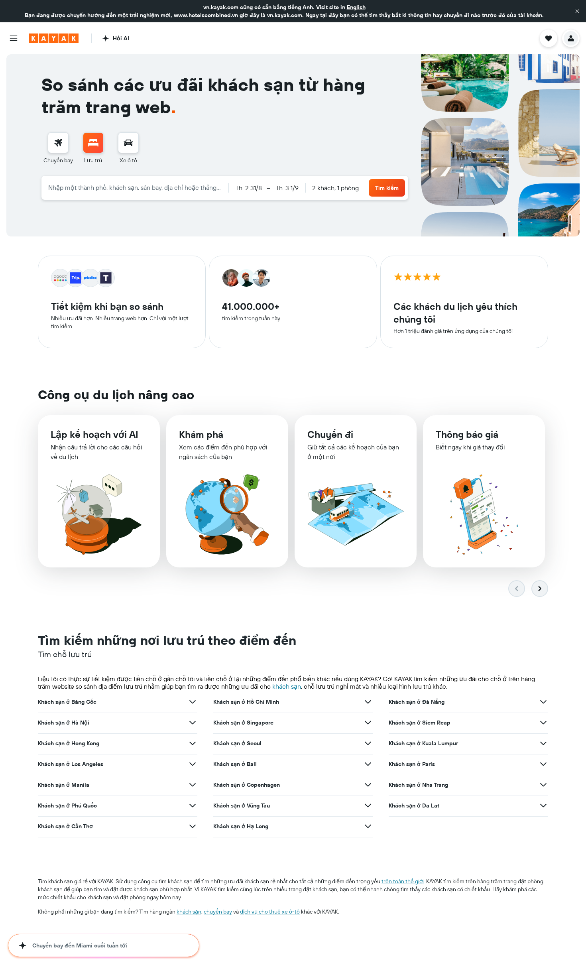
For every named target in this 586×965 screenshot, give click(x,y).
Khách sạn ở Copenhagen (246, 784)
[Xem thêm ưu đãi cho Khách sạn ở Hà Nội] (192, 722)
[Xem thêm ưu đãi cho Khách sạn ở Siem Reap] (543, 722)
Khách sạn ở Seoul (237, 743)
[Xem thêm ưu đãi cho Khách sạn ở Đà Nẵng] (543, 702)
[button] (577, 11)
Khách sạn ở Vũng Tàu (241, 805)
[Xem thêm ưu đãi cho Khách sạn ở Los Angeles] (192, 764)
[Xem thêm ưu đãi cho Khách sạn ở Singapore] (368, 722)
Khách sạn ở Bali (235, 764)
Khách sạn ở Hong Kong (68, 743)
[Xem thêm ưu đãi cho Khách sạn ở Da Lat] (543, 805)
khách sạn (286, 686)
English (356, 7)
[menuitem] (58, 148)
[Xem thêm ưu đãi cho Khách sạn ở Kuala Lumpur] (543, 743)
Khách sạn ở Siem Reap (419, 722)
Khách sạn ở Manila (63, 784)
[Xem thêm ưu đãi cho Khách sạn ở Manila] (192, 785)
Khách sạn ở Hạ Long (240, 826)
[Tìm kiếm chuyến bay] (58, 142)
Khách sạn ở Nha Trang (418, 784)
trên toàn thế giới (402, 881)
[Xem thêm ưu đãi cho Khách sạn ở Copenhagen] (368, 785)
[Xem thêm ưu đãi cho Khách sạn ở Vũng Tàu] (368, 805)
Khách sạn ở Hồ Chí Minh (246, 701)
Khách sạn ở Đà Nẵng (416, 701)
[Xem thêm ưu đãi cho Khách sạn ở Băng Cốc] (192, 702)
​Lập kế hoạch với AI (94, 434)
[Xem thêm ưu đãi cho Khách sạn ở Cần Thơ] (192, 826)
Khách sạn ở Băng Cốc (67, 701)
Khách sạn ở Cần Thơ (65, 826)
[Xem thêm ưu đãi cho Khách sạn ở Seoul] (368, 743)
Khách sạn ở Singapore (243, 722)
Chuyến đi (330, 434)
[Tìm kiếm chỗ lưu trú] (93, 142)
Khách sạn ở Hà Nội (63, 722)
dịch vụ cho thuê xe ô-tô (270, 911)
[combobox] (135, 187)
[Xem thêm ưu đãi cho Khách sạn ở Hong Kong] (192, 743)
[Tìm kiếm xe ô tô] (128, 142)
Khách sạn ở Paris (412, 764)
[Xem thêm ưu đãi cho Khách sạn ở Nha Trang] (543, 785)
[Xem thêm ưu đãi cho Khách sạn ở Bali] (368, 764)
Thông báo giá (467, 434)
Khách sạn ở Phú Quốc (67, 805)
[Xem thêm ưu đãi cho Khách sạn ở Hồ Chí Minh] (368, 702)
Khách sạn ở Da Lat (414, 805)
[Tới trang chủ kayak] (54, 38)
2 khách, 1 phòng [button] (335, 188)
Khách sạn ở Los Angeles (70, 764)
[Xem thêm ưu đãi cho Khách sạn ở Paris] (543, 764)
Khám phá (201, 434)
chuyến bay (218, 911)
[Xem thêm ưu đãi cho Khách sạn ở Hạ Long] (368, 826)
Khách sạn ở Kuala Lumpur (423, 743)
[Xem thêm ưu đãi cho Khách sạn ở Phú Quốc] (192, 805)
